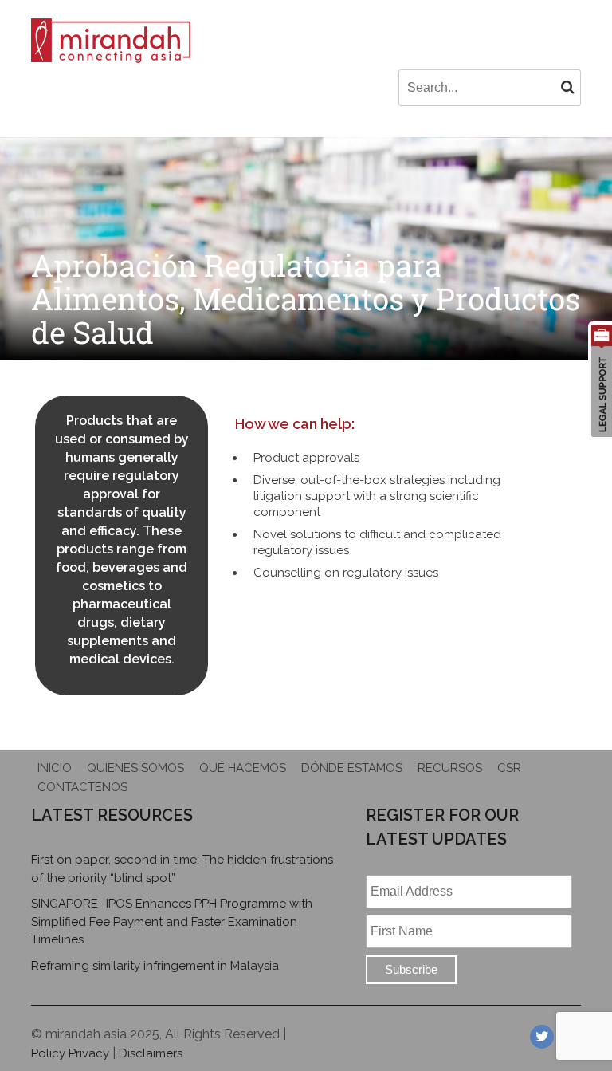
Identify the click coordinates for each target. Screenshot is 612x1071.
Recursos (450, 768)
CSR (509, 768)
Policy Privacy (70, 1053)
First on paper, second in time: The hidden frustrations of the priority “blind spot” (182, 868)
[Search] (568, 86)
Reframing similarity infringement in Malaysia (155, 966)
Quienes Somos (135, 768)
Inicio (54, 768)
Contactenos (82, 787)
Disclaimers (150, 1053)
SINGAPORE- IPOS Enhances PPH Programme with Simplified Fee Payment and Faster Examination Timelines (171, 921)
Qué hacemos (242, 768)
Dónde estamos (351, 768)
